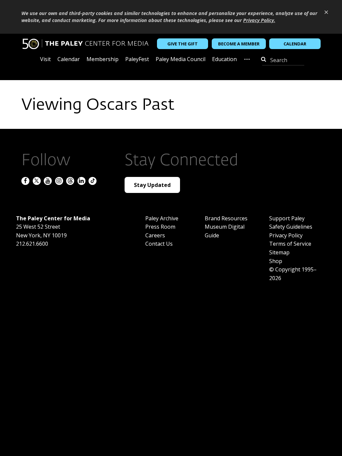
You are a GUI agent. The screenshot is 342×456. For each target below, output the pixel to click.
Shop (275, 261)
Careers (155, 235)
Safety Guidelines (290, 226)
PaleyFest (137, 59)
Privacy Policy (286, 235)
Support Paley (287, 218)
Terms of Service (290, 243)
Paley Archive (161, 218)
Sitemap (279, 252)
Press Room (160, 226)
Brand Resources (226, 218)
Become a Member (239, 44)
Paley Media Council (180, 59)
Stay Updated (152, 185)
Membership (103, 59)
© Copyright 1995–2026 (293, 274)
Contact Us (159, 243)
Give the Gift (182, 44)
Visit (45, 59)
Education (224, 59)
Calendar (295, 44)
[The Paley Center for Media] (85, 43)
